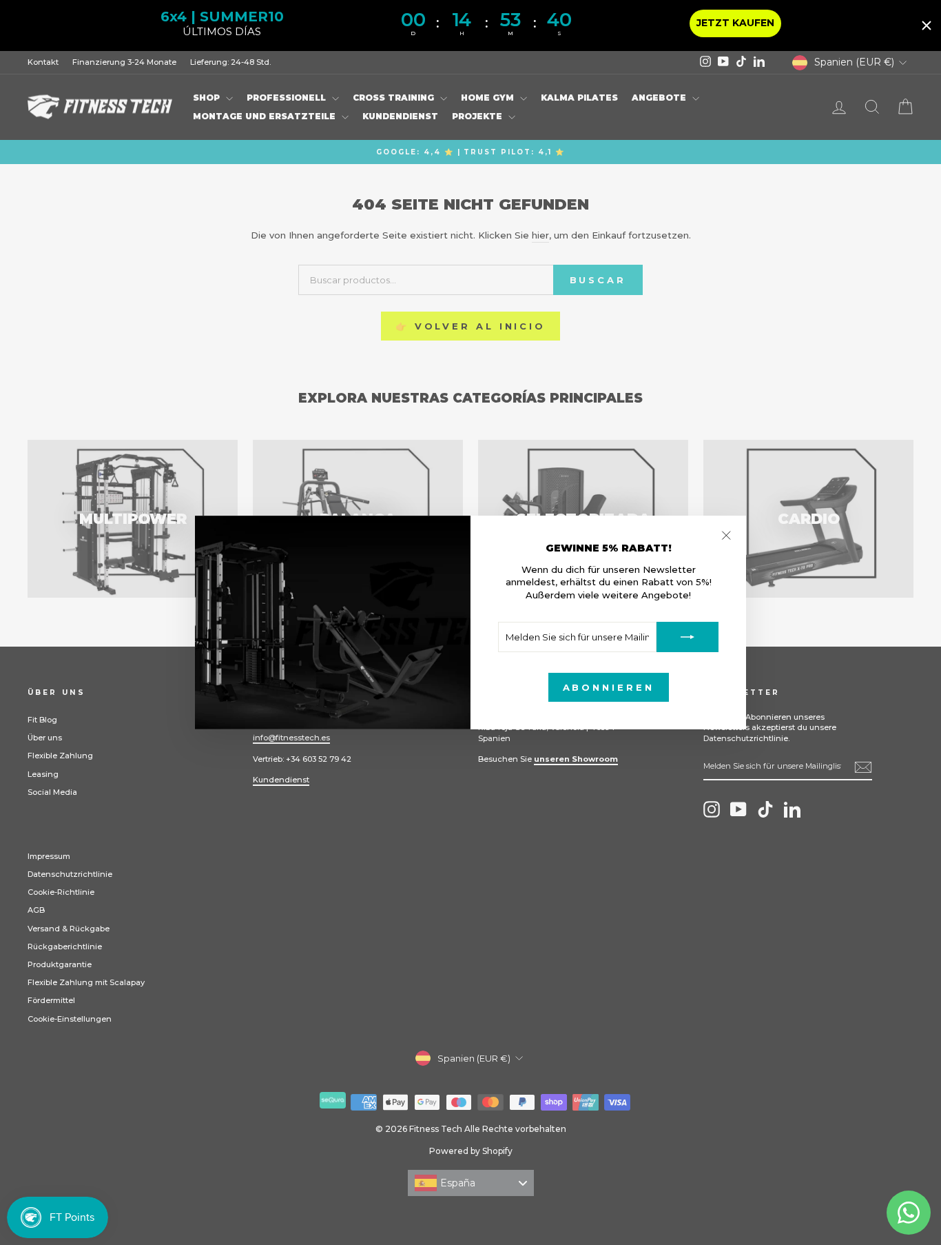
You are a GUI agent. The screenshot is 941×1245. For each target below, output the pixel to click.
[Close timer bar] (926, 25)
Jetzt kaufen (735, 23)
